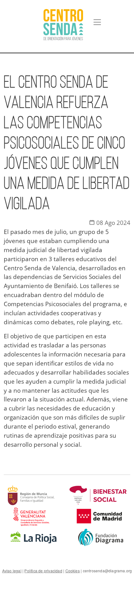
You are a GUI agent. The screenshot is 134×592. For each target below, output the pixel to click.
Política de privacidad (43, 570)
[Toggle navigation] (97, 22)
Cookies (72, 570)
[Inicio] (63, 24)
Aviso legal (12, 570)
